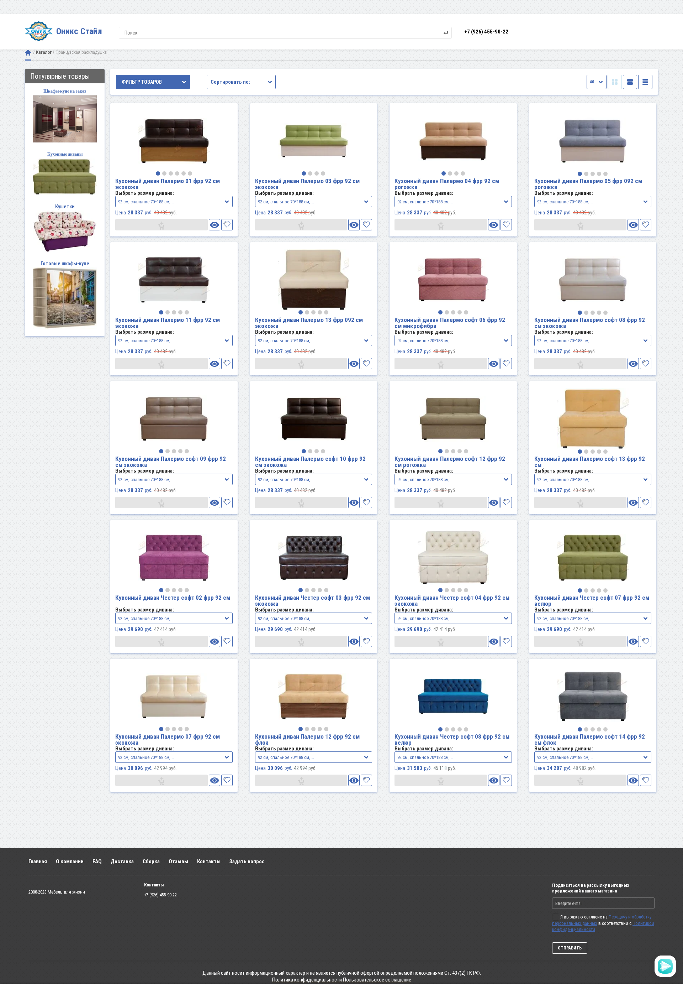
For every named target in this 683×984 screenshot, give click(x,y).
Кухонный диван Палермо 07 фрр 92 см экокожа (167, 739)
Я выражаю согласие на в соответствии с (603, 923)
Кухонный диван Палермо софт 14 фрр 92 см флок (589, 739)
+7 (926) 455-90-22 (486, 31)
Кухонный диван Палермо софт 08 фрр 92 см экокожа (589, 322)
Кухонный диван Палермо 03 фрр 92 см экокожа (307, 184)
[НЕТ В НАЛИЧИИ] (161, 224)
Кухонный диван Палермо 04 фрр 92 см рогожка (447, 184)
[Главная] (28, 53)
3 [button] (171, 173)
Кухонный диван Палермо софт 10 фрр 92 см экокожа (310, 461)
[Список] (630, 82)
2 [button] (164, 173)
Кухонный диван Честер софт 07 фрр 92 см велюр (591, 600)
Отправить (570, 948)
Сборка (151, 861)
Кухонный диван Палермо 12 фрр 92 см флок (307, 739)
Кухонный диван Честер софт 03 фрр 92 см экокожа (312, 600)
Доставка (122, 861)
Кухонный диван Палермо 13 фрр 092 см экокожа (309, 322)
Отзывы (178, 861)
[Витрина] (615, 82)
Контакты (209, 861)
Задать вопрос (247, 861)
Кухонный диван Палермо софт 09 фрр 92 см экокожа (170, 461)
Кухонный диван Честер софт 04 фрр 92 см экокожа (452, 600)
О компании (70, 861)
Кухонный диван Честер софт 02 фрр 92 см (172, 597)
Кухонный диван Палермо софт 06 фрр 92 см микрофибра (450, 322)
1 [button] (158, 173)
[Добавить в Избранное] (227, 224)
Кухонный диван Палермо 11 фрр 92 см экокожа (167, 322)
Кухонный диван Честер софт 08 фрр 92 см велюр (452, 739)
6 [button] (190, 173)
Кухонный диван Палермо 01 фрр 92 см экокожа (167, 184)
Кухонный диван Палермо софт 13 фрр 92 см (589, 461)
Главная (37, 861)
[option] (174, 140)
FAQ (97, 861)
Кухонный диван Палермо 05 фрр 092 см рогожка (588, 184)
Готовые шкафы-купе (65, 263)
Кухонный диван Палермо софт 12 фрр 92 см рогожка (450, 461)
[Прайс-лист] (645, 82)
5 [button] (183, 173)
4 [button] (177, 173)
